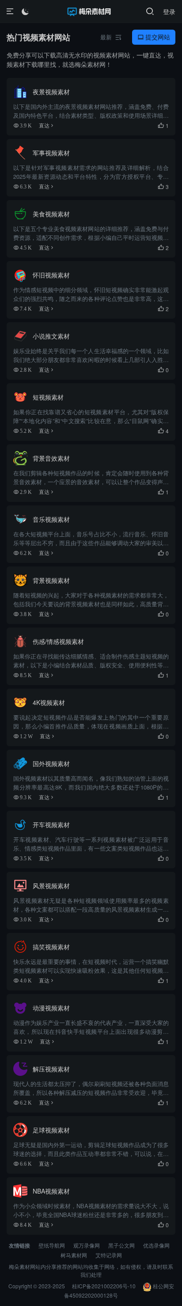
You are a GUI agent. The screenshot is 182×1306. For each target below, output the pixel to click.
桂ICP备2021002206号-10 (104, 1286)
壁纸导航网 (51, 1245)
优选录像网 (156, 1245)
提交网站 (153, 36)
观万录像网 (86, 1245)
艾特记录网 (108, 1255)
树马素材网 (74, 1255)
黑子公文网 (121, 1245)
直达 (44, 125)
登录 (169, 11)
